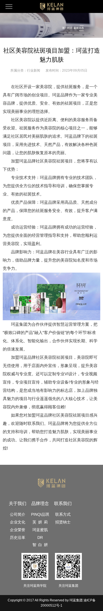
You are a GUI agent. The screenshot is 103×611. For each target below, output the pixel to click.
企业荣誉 (17, 530)
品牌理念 (40, 503)
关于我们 (17, 503)
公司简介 (17, 514)
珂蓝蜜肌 (40, 530)
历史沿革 (17, 537)
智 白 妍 (40, 544)
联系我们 (63, 503)
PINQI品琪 (40, 514)
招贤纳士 (63, 522)
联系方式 (63, 514)
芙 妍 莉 (40, 522)
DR (40, 537)
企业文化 (17, 522)
